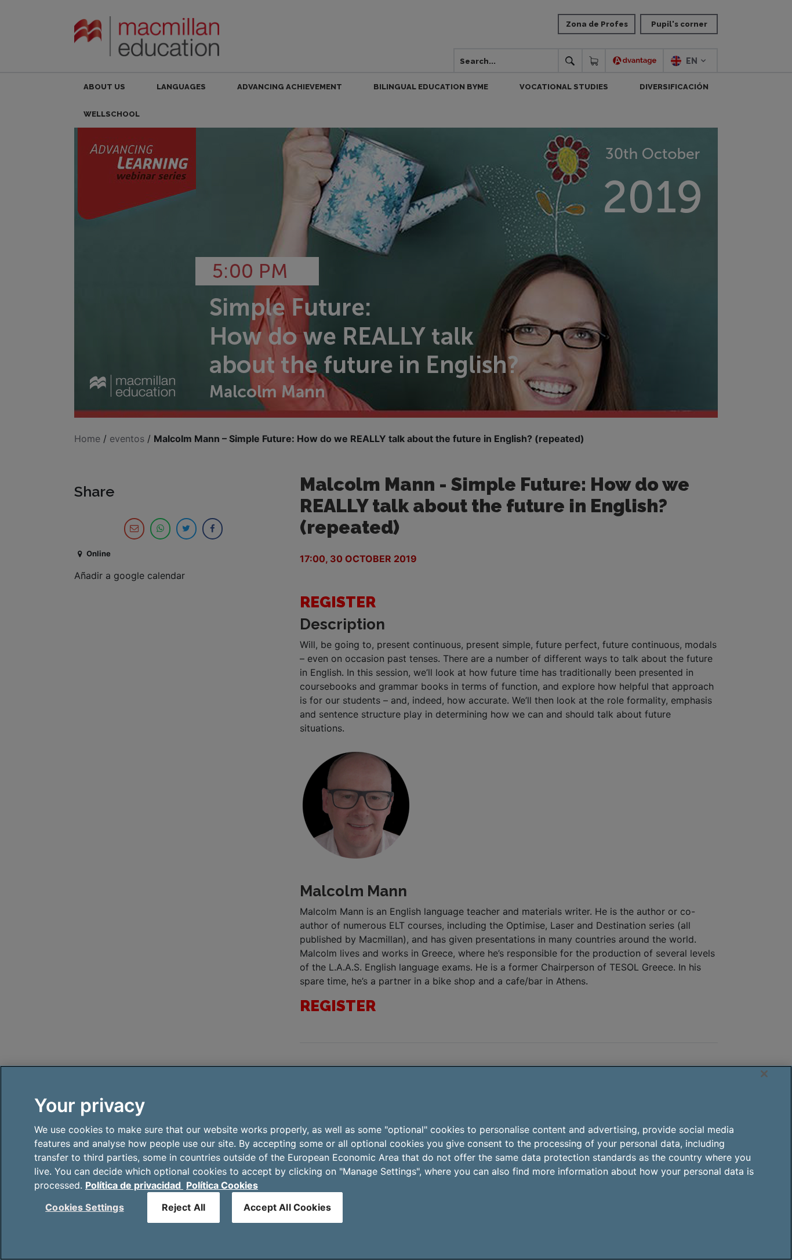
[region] (396, 1163)
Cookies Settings (84, 1207)
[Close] (764, 1074)
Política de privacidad (134, 1185)
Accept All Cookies (287, 1207)
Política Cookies (222, 1185)
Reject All (184, 1207)
